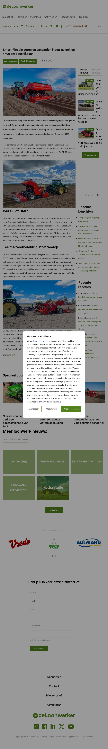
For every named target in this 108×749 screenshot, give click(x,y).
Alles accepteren (71, 409)
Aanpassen (34, 409)
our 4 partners (40, 341)
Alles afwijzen (52, 409)
